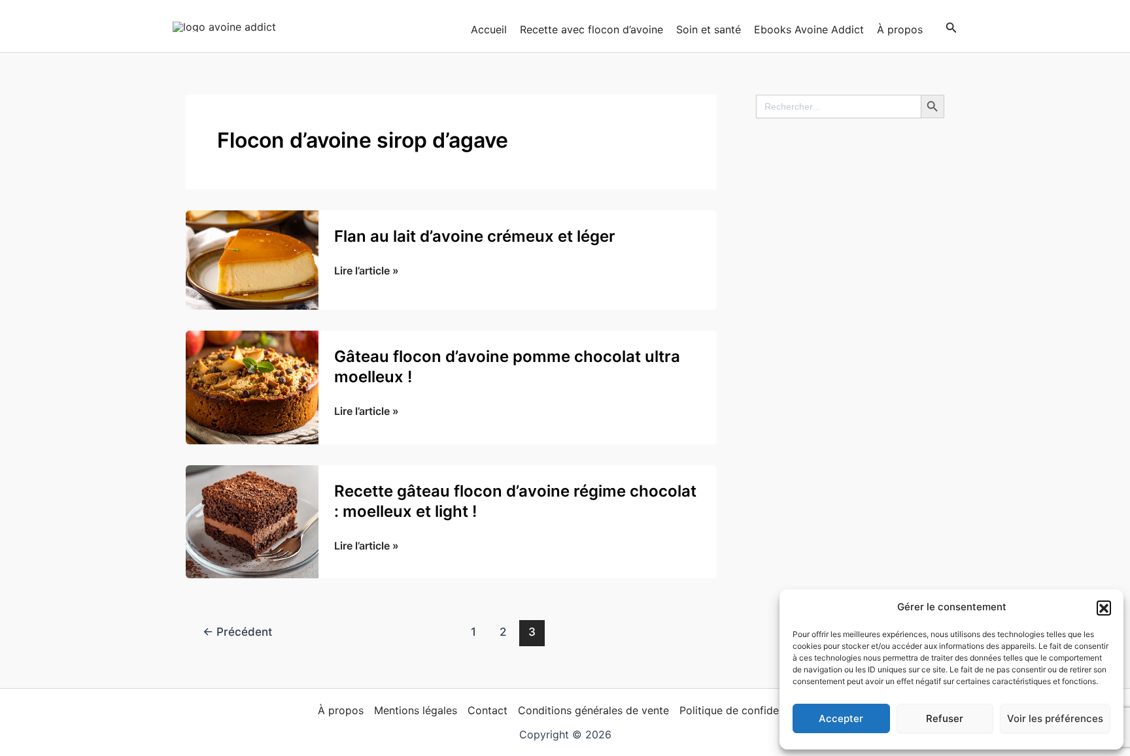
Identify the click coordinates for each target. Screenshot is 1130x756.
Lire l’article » (366, 271)
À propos (900, 29)
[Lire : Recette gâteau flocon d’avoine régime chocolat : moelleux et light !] (252, 520)
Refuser (944, 718)
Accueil (489, 29)
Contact (487, 710)
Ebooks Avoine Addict (809, 29)
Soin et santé (708, 29)
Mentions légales (415, 710)
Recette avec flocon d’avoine (591, 29)
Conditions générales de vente (593, 710)
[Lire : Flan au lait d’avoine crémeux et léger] (252, 258)
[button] (1103, 607)
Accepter (841, 718)
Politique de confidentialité (745, 710)
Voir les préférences (1055, 718)
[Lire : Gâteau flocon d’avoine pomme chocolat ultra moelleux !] (252, 386)
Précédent (237, 631)
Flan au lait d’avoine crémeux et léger (474, 236)
